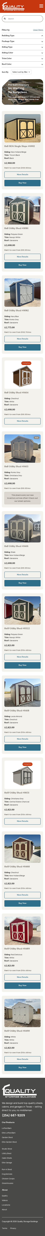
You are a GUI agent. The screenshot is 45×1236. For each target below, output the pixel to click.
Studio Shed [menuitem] (7, 1149)
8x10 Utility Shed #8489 (17, 949)
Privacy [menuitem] (13, 1228)
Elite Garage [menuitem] (7, 1162)
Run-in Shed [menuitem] (7, 1169)
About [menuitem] (5, 1190)
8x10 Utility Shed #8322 (17, 628)
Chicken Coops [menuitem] (8, 1178)
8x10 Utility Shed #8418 (16, 710)
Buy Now (22, 183)
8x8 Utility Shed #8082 (16, 310)
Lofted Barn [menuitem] (7, 1128)
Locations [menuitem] (6, 1205)
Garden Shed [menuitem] (7, 1137)
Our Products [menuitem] (8, 1122)
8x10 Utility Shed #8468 (17, 866)
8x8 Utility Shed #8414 (16, 392)
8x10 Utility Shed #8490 (17, 1031)
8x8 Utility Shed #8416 (16, 546)
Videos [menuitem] (5, 1200)
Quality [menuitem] (5, 1196)
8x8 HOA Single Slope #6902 (19, 146)
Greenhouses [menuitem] (7, 1183)
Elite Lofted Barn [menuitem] (9, 1133)
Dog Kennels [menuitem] (7, 1174)
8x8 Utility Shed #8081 (16, 228)
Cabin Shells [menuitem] (7, 1158)
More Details (22, 174)
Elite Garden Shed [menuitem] (9, 1142)
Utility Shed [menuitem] (6, 1153)
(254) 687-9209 (13, 1115)
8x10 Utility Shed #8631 (16, 793)
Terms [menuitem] (4, 1228)
